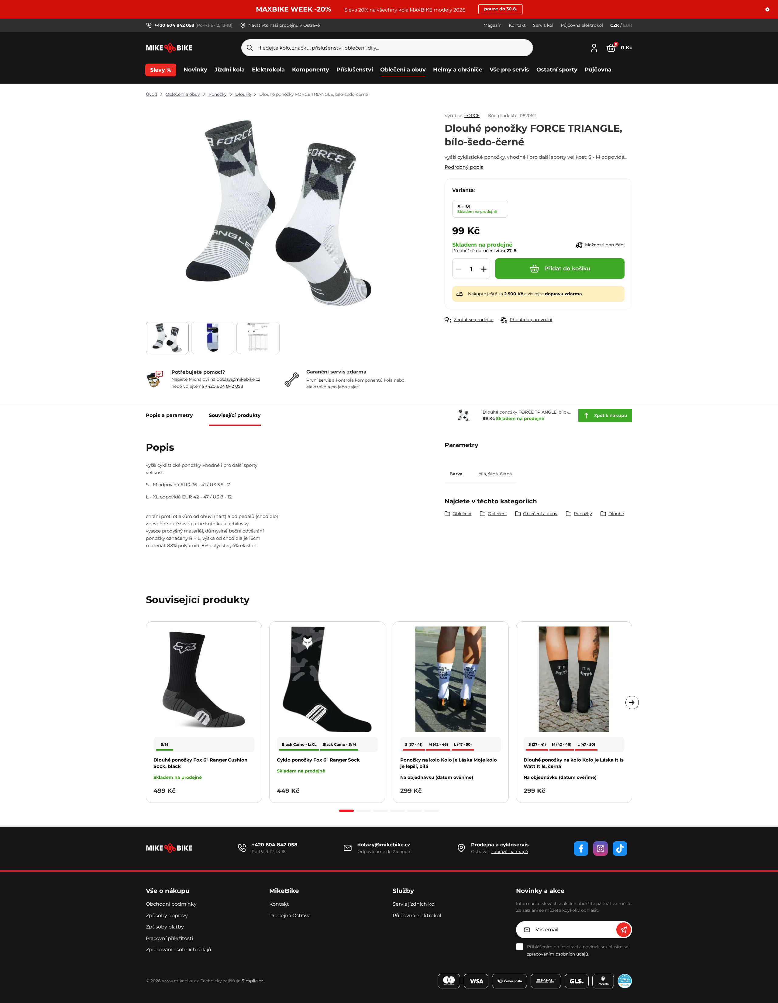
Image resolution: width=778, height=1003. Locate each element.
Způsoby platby (165, 927)
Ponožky (217, 94)
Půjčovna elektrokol (582, 25)
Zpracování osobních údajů (178, 950)
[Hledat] (249, 47)
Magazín (492, 25)
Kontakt (517, 25)
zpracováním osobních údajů (557, 954)
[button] (767, 9)
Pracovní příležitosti (169, 938)
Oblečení (462, 513)
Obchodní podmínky (171, 904)
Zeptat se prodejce (473, 319)
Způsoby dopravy (167, 915)
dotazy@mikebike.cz (238, 379)
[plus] (484, 269)
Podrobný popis (464, 167)
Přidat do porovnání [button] (531, 319)
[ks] (471, 269)
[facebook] (581, 848)
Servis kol (543, 25)
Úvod (151, 94)
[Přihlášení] (594, 47)
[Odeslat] (623, 929)
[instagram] (600, 848)
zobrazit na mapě (509, 851)
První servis (318, 380)
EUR (627, 25)
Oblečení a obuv (183, 94)
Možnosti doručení (605, 245)
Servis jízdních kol (414, 904)
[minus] (459, 269)
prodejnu (288, 25)
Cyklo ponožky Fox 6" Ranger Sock (318, 760)
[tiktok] (620, 848)
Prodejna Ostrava (290, 915)
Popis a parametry (169, 415)
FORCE (472, 115)
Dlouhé (243, 94)
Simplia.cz (252, 981)
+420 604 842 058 (224, 386)
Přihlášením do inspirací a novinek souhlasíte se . (577, 950)
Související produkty (235, 415)
